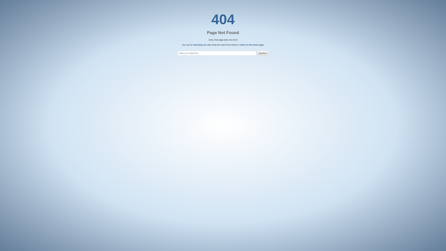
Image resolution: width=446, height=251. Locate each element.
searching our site (202, 45)
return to (252, 45)
